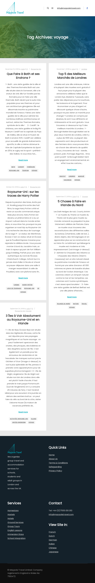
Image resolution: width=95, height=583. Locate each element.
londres (72, 176)
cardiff (21, 167)
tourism (25, 170)
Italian (52, 543)
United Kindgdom (19, 422)
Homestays (13, 510)
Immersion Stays (16, 534)
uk (38, 288)
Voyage (85, 197)
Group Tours (14, 526)
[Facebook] (87, 8)
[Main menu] (52, 8)
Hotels (11, 518)
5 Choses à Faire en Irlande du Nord (72, 203)
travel (84, 304)
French (52, 532)
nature (76, 304)
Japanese (53, 551)
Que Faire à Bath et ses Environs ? (23, 76)
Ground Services (16, 522)
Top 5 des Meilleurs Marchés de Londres (72, 76)
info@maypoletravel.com (69, 8)
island (33, 419)
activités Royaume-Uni (19, 419)
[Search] (48, 8)
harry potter (27, 285)
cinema (16, 285)
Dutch (52, 536)
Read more (23, 160)
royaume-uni (14, 170)
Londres (84, 69)
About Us (53, 458)
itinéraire (31, 167)
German (53, 539)
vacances (67, 180)
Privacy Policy (55, 470)
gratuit (63, 176)
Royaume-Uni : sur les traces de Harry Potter (23, 194)
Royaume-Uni (36, 69)
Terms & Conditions (58, 462)
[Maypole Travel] (15, 8)
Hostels (11, 514)
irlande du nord (63, 304)
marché (81, 176)
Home (52, 454)
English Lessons (15, 530)
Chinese (53, 547)
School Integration (16, 538)
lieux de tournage (14, 288)
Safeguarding (55, 466)
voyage (34, 170)
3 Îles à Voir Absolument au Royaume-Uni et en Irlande (23, 319)
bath (13, 167)
